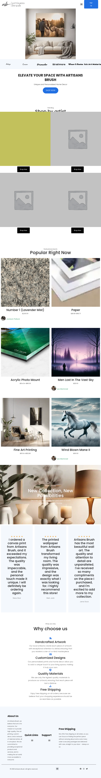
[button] (81, 4)
